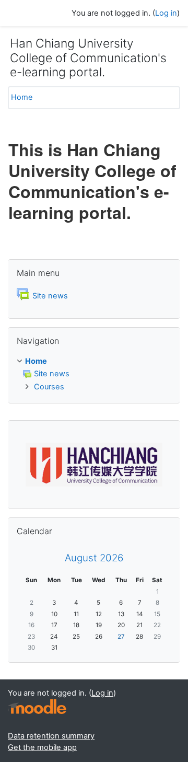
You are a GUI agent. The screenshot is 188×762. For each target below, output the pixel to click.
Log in (166, 13)
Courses (49, 386)
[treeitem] (94, 361)
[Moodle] (37, 706)
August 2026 (94, 558)
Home (22, 97)
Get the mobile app (42, 747)
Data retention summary (51, 736)
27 (121, 636)
